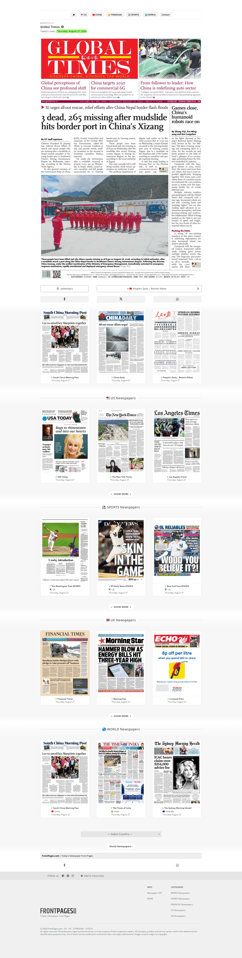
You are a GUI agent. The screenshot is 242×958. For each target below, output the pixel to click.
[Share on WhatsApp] (177, 299)
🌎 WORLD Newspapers (121, 729)
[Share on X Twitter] (121, 299)
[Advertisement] (222, 479)
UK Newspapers (123, 620)
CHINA (98, 14)
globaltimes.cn (47, 22)
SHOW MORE (121, 494)
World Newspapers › (121, 846)
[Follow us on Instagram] (72, 875)
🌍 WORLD (150, 14)
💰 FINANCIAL (115, 14)
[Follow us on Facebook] (63, 875)
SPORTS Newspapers (180, 898)
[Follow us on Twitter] (67, 875)
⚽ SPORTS (133, 14)
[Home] (73, 14)
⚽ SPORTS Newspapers (121, 507)
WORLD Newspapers (180, 893)
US (85, 14)
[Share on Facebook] (64, 299)
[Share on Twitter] (121, 865)
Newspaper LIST (154, 893)
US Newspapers (123, 398)
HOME (150, 898)
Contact (166, 14)
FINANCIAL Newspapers (182, 904)
